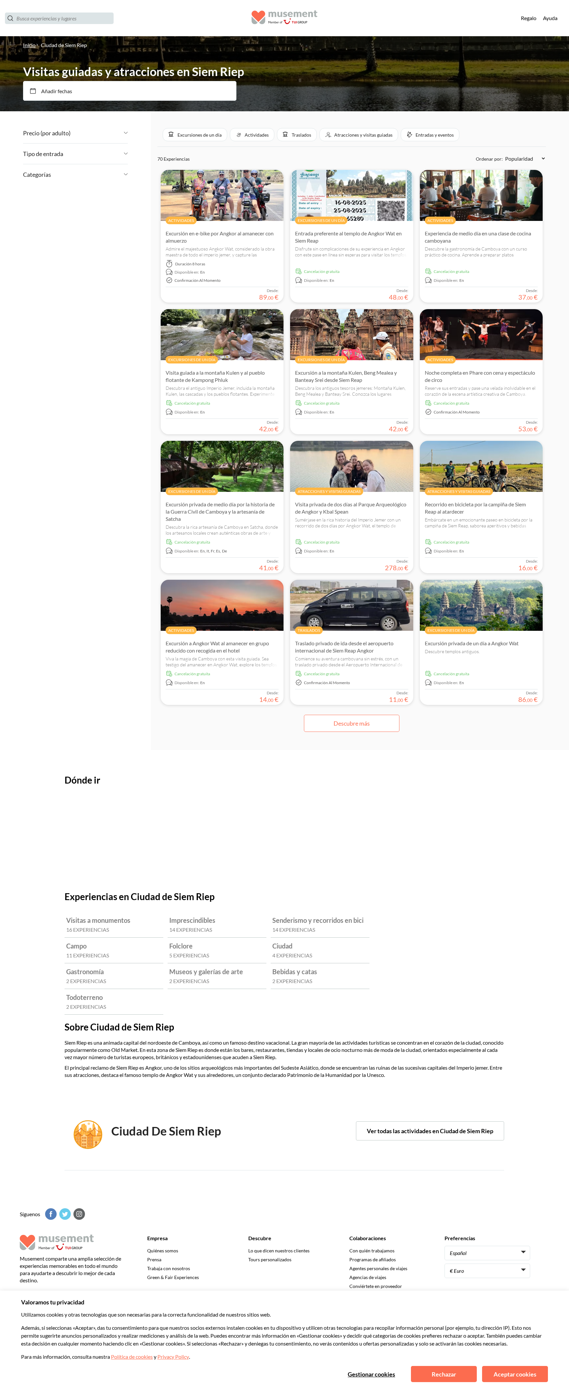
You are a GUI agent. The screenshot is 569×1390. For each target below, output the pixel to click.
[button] (195, 134)
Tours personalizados (269, 1259)
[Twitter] (64, 1214)
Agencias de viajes (367, 1277)
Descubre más (352, 723)
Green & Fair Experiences (173, 1277)
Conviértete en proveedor (375, 1286)
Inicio (29, 45)
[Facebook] (50, 1214)
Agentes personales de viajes (378, 1268)
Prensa (154, 1259)
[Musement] (284, 18)
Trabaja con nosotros (168, 1268)
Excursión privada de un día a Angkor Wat (472, 643)
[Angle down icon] (99, 133)
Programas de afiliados (372, 1259)
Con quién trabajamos (371, 1250)
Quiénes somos (162, 1250)
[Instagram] (78, 1214)
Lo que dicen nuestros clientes (279, 1250)
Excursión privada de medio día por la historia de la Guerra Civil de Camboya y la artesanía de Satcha (220, 511)
